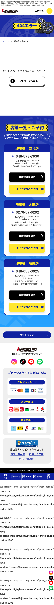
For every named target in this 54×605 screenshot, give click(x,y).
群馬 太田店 (36, 454)
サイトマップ (27, 334)
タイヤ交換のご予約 (27, 189)
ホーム (6, 41)
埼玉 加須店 (26, 459)
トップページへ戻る (27, 81)
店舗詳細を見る (27, 177)
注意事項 (39, 10)
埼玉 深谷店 (17, 454)
